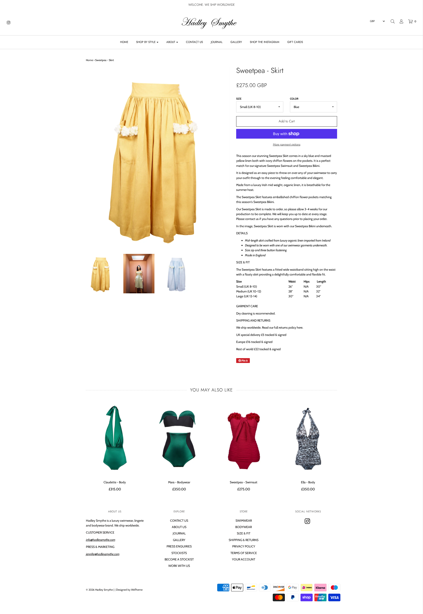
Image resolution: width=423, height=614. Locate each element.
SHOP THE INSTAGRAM (264, 42)
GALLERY (236, 42)
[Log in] (399, 21)
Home (89, 60)
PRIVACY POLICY (243, 546)
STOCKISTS (179, 553)
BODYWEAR (243, 527)
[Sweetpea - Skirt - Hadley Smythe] (101, 273)
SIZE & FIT (243, 533)
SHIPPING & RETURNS (243, 540)
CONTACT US (194, 42)
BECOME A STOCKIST (179, 559)
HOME (124, 42)
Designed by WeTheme (129, 589)
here (299, 327)
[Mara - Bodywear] (179, 438)
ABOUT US (179, 527)
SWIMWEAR (244, 521)
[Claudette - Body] (115, 438)
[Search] (393, 21)
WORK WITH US (179, 566)
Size (238, 98)
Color (294, 98)
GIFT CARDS (295, 42)
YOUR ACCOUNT (243, 559)
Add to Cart (287, 121)
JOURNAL (217, 42)
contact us (252, 219)
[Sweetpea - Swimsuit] (244, 438)
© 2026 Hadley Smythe (99, 589)
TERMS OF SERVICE (243, 553)
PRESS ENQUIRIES (179, 546)
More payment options (286, 144)
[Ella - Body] (308, 438)
